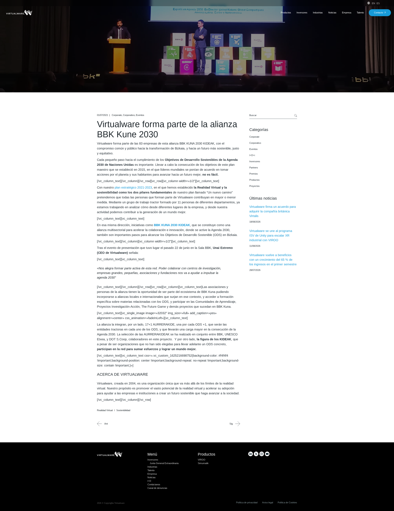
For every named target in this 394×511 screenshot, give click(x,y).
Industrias (152, 466)
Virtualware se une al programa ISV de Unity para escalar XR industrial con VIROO (270, 235)
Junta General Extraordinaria (164, 463)
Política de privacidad (246, 502)
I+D (149, 481)
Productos (254, 180)
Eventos (140, 115)
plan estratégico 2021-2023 (133, 187)
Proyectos (254, 186)
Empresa (152, 474)
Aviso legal (267, 502)
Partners (253, 167)
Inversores (254, 161)
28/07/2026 (254, 270)
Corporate (117, 115)
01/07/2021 (102, 115)
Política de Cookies (287, 502)
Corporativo (129, 115)
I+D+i (252, 155)
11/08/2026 (254, 246)
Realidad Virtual (105, 410)
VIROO (201, 459)
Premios (253, 173)
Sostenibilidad (123, 410)
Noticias (151, 477)
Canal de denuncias (157, 488)
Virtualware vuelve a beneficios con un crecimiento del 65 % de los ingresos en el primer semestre (273, 259)
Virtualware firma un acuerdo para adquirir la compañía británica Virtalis (272, 211)
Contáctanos (153, 484)
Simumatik (203, 463)
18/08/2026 (254, 221)
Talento (151, 470)
